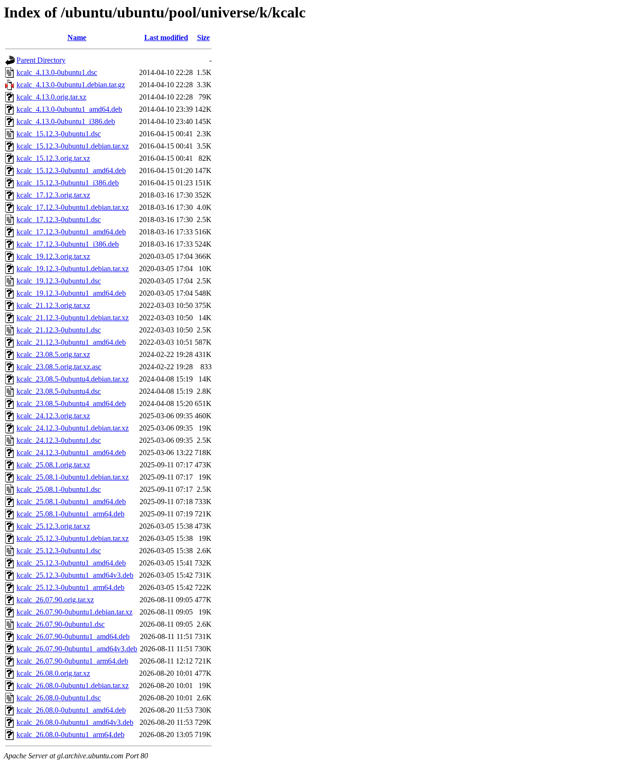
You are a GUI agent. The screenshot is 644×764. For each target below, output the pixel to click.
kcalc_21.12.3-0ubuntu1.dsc (59, 330)
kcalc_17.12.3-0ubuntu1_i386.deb (68, 244)
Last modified (166, 37)
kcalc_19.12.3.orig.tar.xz (53, 256)
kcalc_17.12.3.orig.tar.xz (53, 195)
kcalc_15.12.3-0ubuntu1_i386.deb (68, 183)
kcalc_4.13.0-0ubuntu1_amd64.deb (69, 109)
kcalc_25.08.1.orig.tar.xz (53, 465)
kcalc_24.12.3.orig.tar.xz (53, 416)
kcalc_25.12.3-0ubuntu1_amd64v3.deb (75, 575)
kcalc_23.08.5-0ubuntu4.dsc (59, 391)
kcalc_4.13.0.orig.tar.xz (51, 97)
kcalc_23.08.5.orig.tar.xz (53, 354)
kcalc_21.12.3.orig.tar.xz (53, 305)
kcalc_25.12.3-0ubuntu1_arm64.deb (70, 587)
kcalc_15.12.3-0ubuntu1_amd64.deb (71, 170)
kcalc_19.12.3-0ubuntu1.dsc (59, 281)
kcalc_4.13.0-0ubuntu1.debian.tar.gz (71, 85)
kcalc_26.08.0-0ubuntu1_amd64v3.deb (75, 722)
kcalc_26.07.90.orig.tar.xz (55, 600)
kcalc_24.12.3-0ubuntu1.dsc (59, 440)
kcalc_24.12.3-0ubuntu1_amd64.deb (71, 452)
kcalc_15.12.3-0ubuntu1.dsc (59, 134)
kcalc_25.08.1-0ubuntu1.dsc (59, 489)
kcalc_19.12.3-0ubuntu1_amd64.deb (71, 293)
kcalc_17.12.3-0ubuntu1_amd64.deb (71, 232)
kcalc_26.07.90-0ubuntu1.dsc (61, 624)
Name (76, 37)
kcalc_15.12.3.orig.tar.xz (53, 158)
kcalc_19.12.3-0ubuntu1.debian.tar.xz (73, 269)
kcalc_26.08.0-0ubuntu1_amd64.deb (71, 710)
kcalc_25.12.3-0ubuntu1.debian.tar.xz (73, 538)
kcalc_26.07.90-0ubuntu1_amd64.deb (73, 636)
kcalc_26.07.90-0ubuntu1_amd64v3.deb (77, 649)
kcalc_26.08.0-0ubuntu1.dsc (59, 698)
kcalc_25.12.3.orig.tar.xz (53, 526)
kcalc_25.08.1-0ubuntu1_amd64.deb (71, 502)
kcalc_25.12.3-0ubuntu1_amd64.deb (71, 563)
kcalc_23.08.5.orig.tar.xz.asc (59, 367)
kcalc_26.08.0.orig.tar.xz (53, 673)
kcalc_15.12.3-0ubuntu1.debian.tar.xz (73, 146)
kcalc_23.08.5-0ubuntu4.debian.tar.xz (73, 379)
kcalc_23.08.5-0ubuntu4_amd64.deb (71, 403)
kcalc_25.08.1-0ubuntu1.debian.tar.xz (73, 477)
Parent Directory (41, 60)
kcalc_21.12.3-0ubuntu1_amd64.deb (71, 342)
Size (203, 37)
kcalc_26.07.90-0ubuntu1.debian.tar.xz (74, 612)
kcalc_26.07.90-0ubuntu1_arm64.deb (72, 661)
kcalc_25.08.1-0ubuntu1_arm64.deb (70, 514)
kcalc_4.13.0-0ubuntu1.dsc (57, 72)
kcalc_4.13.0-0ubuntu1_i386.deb (66, 121)
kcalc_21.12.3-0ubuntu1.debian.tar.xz (73, 318)
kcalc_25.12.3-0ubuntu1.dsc (59, 551)
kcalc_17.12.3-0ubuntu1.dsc (59, 220)
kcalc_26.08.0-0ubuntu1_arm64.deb (70, 735)
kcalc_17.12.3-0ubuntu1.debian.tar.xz (73, 207)
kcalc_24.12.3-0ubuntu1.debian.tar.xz (73, 428)
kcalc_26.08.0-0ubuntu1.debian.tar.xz (73, 685)
